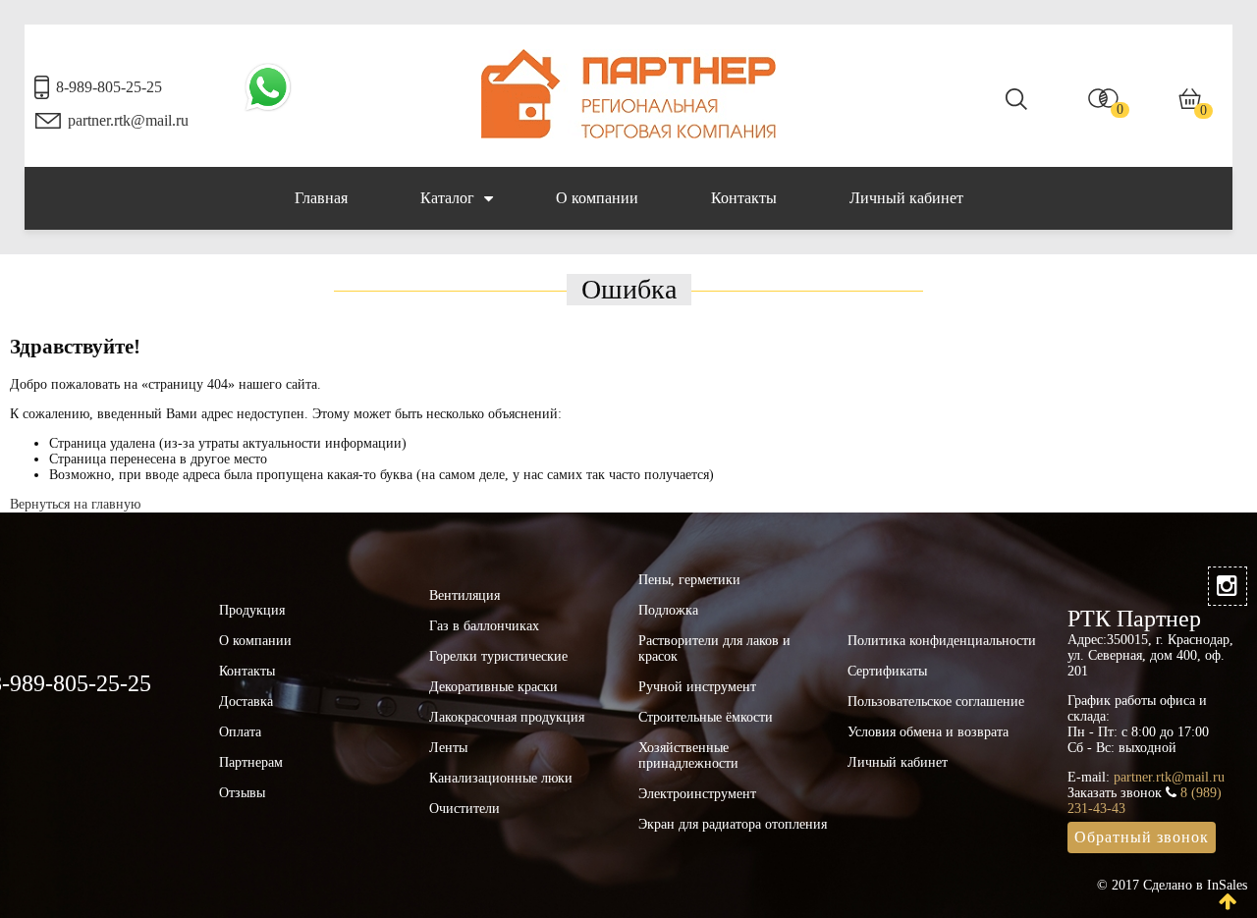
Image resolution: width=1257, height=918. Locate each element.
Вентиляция (464, 595)
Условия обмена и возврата (928, 732)
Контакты (744, 197)
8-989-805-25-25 (109, 87)
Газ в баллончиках (484, 626)
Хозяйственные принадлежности (688, 755)
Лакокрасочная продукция (506, 717)
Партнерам (251, 762)
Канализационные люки (501, 778)
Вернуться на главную (75, 504)
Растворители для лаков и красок (714, 648)
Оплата (240, 732)
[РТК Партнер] (628, 134)
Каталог (447, 197)
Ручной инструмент (697, 686)
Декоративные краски (493, 686)
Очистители (464, 808)
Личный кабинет (906, 197)
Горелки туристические (498, 656)
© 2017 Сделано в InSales (1172, 885)
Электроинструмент (697, 793)
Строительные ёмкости (705, 717)
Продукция (252, 610)
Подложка (668, 610)
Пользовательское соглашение (935, 701)
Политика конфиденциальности (941, 640)
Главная (321, 197)
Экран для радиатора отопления (732, 824)
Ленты (448, 747)
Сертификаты (887, 671)
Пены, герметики (689, 579)
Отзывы (242, 792)
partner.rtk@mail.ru (128, 120)
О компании (597, 197)
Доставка (246, 701)
